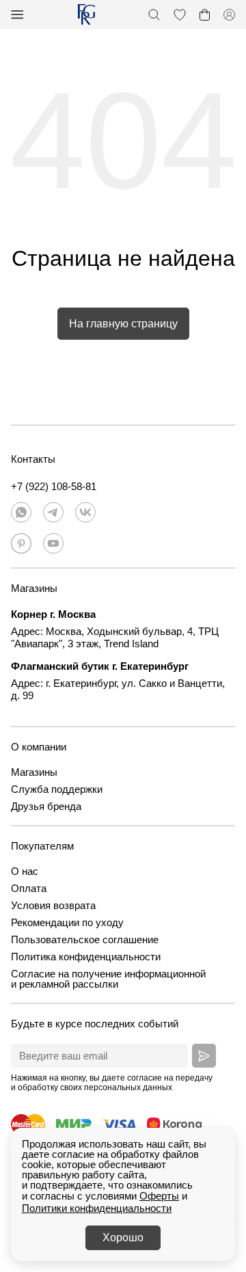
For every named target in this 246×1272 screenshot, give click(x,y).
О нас (24, 871)
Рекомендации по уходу (67, 922)
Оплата (28, 888)
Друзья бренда (46, 806)
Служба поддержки (56, 789)
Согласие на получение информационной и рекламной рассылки (108, 979)
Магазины (34, 772)
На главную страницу (123, 323)
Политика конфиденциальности (86, 956)
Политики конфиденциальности (97, 1208)
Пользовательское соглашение (85, 939)
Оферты (159, 1196)
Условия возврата (53, 905)
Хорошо (123, 1237)
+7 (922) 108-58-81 (53, 486)
